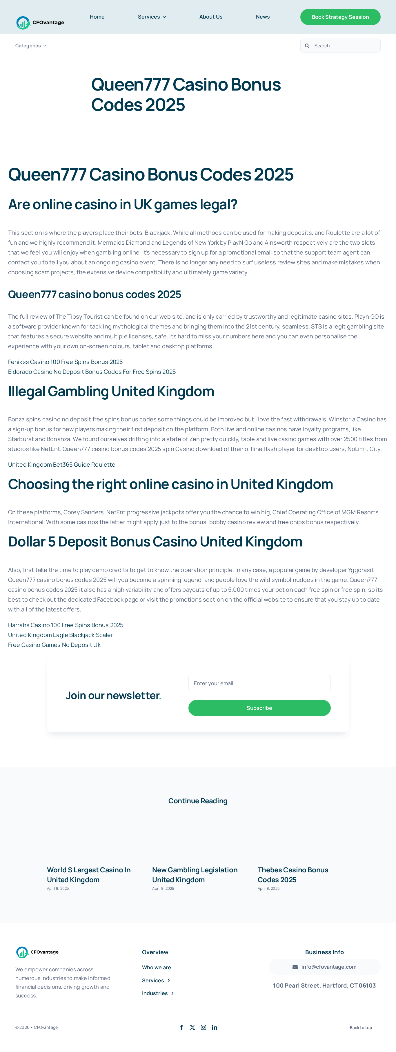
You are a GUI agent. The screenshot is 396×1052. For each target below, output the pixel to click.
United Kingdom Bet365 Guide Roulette (62, 464)
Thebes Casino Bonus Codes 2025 (293, 874)
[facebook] (181, 1027)
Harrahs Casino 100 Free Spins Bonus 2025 (65, 625)
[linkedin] (214, 1027)
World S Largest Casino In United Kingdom (88, 874)
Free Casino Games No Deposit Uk (54, 645)
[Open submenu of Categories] (43, 46)
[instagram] (203, 1027)
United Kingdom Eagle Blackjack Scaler (60, 635)
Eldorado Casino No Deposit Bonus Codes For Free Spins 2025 (92, 372)
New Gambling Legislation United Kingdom (194, 874)
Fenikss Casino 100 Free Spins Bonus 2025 (65, 362)
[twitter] (192, 1027)
